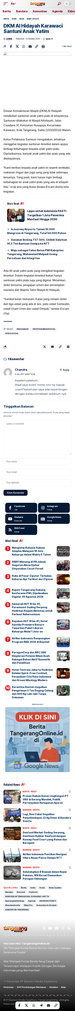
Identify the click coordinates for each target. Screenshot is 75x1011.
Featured (33, 892)
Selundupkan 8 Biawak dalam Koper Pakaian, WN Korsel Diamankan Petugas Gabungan (45, 875)
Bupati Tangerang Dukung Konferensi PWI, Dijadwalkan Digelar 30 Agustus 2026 (30, 593)
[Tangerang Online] (37, 3)
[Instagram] (54, 508)
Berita (6, 19)
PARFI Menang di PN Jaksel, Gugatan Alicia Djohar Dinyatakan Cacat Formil (29, 565)
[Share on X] (17, 46)
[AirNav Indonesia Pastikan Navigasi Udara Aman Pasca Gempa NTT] (12, 855)
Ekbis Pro (28, 905)
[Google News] (54, 519)
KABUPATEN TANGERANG (17, 910)
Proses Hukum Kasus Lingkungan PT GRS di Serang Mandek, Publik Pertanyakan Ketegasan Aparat (46, 799)
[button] (6, 3)
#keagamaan (22, 329)
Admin (9, 39)
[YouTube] (50, 928)
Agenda (31, 901)
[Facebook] (21, 508)
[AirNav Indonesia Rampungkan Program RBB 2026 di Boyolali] (63, 642)
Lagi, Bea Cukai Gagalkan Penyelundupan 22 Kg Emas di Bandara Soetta (47, 818)
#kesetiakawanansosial (44, 329)
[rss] (21, 530)
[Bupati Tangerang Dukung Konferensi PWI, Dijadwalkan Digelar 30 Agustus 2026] (63, 593)
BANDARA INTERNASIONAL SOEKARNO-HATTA (27, 896)
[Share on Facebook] (11, 46)
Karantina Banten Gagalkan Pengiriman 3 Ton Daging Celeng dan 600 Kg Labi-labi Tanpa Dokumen (32, 692)
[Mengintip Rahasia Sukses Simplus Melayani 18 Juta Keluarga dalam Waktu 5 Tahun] (63, 551)
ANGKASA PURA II (47, 901)
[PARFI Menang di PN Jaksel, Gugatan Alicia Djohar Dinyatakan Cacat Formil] (63, 565)
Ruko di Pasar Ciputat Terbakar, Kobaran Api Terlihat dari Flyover (32, 577)
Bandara (27, 810)
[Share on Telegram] (41, 1005)
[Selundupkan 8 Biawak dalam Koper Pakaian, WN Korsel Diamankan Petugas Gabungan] (12, 873)
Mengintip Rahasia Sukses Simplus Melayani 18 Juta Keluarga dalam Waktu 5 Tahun (31, 551)
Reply (66, 369)
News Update (33, 19)
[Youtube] (21, 519)
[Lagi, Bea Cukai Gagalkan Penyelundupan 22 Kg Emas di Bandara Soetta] (12, 815)
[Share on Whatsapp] (24, 46)
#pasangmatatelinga (14, 901)
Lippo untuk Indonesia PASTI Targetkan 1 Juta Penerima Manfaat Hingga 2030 (46, 215)
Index (21, 19)
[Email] (30, 46)
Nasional (21, 892)
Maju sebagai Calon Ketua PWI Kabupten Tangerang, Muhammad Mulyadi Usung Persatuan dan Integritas (35, 254)
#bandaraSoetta (12, 905)
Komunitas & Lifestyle (46, 905)
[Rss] (69, 928)
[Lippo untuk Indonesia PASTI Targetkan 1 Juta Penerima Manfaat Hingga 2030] (16, 215)
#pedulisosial (11, 333)
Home (14, 19)
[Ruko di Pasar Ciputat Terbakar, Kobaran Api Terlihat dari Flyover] (63, 579)
